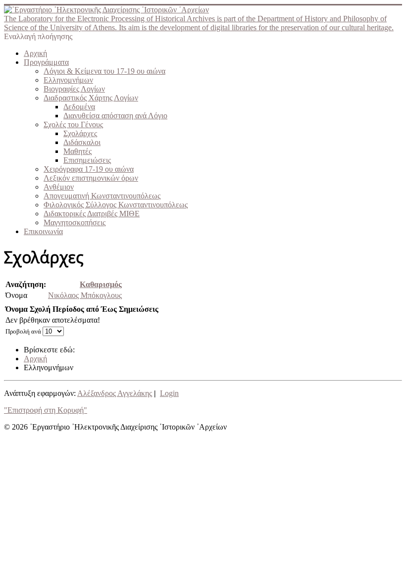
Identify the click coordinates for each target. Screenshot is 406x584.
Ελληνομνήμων (68, 80)
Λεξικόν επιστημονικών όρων (91, 178)
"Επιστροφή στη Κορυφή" (45, 410)
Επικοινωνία (43, 231)
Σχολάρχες (80, 133)
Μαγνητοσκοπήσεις (74, 222)
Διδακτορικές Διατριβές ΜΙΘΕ (92, 213)
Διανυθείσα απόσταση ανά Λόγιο (115, 115)
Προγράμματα (46, 62)
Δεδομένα (79, 106)
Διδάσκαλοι (82, 142)
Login (169, 393)
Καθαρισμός (101, 284)
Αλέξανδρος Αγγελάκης (114, 393)
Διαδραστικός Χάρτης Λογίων (91, 98)
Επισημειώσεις (87, 160)
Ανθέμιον (59, 187)
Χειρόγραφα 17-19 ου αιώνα (89, 169)
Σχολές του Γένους (73, 124)
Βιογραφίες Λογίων (74, 89)
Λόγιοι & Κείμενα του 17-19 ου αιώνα (104, 71)
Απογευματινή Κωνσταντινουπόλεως (102, 196)
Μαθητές (77, 151)
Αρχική (35, 53)
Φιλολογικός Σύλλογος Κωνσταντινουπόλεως (116, 204)
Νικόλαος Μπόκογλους (85, 295)
